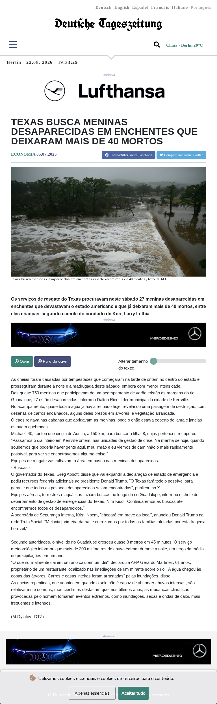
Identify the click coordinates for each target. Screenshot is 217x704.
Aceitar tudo (133, 693)
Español (140, 7)
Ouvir (24, 361)
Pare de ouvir (54, 361)
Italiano (180, 7)
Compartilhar (130, 155)
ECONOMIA (23, 154)
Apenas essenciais (92, 693)
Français (160, 7)
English (121, 7)
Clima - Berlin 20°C (184, 45)
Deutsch (104, 7)
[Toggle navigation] (13, 44)
